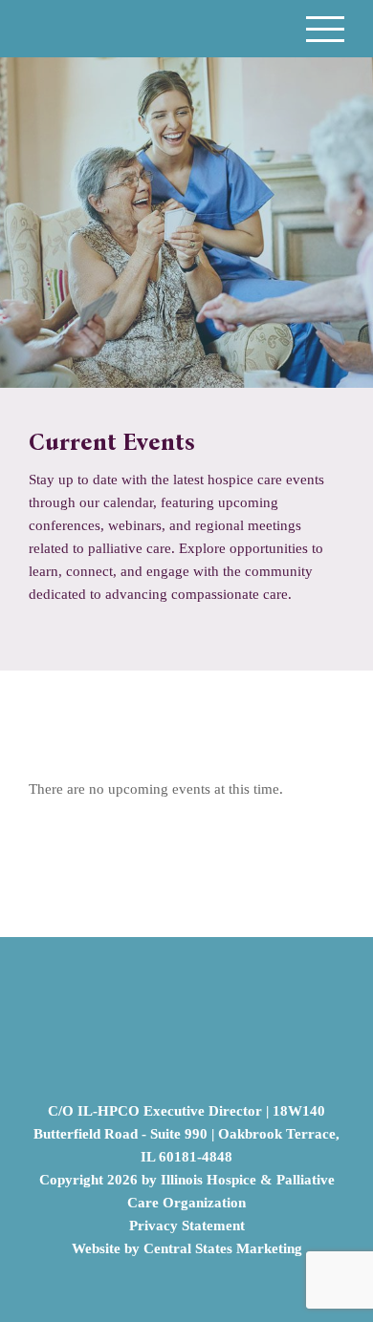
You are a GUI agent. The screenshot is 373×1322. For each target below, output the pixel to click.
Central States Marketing (222, 1248)
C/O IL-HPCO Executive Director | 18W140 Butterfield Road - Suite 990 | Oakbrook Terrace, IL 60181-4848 (186, 1133)
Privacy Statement (187, 1225)
